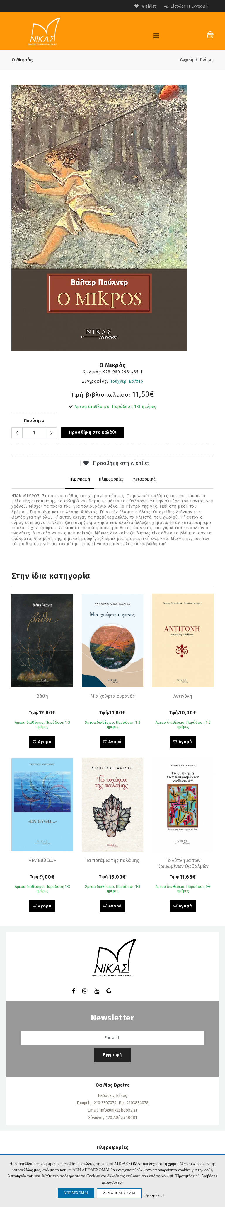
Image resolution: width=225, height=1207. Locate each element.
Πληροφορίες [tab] (111, 479)
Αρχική (186, 59)
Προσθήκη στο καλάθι (92, 432)
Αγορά (44, 741)
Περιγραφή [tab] (79, 479)
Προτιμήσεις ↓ (154, 1195)
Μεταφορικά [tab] (144, 479)
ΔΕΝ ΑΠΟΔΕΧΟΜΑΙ (119, 1193)
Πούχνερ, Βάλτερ (126, 381)
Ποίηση (207, 59)
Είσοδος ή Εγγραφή (188, 6)
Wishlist (148, 6)
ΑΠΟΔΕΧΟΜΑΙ (76, 1193)
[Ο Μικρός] (112, 218)
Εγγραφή (112, 1054)
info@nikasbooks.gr (118, 1110)
